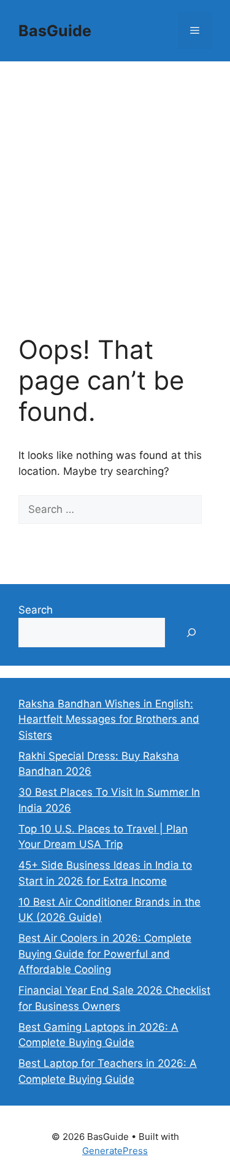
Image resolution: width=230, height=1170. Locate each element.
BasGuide (54, 30)
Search (35, 610)
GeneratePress (115, 1151)
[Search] (36, 538)
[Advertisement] (115, 182)
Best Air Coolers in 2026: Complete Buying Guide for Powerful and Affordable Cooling (104, 954)
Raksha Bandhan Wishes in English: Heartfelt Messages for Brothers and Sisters (108, 719)
